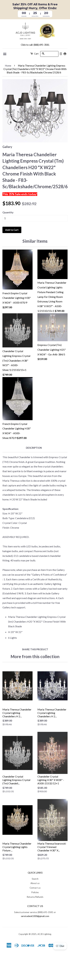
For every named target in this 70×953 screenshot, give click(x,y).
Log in (61, 53)
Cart (36, 53)
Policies (35, 892)
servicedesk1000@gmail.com (35, 916)
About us (35, 883)
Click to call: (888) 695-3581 (35, 44)
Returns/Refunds (35, 897)
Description (34, 447)
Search (35, 878)
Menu (4, 54)
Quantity (8, 212)
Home (8, 65)
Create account (64, 53)
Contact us (35, 887)
